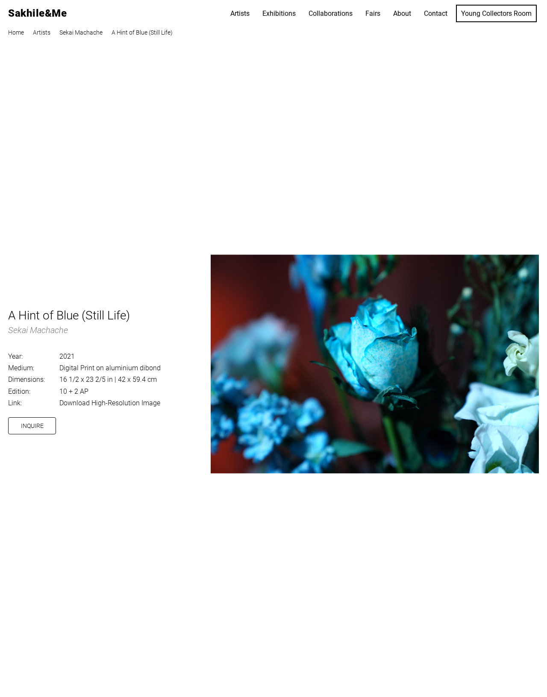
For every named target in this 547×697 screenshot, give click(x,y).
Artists (240, 13)
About (402, 13)
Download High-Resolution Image (109, 403)
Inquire (32, 425)
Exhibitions (279, 13)
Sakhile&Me (37, 13)
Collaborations (331, 13)
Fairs (372, 13)
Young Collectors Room (496, 13)
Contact (435, 13)
